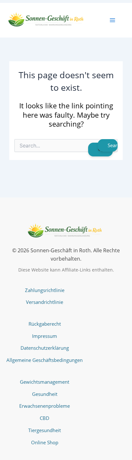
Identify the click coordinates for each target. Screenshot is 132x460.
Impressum (44, 336)
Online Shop (44, 442)
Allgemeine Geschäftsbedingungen (44, 360)
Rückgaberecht (45, 324)
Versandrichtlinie (44, 302)
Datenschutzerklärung (45, 348)
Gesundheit (44, 394)
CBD (44, 418)
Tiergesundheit (44, 430)
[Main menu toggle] (112, 20)
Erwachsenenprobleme (44, 406)
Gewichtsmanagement (44, 382)
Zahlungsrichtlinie (44, 290)
